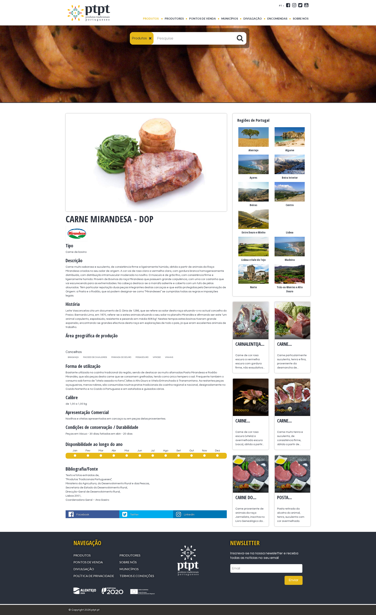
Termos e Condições (136, 576)
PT (280, 5)
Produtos (153, 18)
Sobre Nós (300, 18)
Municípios (229, 18)
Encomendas (277, 18)
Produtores (174, 18)
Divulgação (252, 18)
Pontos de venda (202, 18)
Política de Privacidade (93, 576)
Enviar (293, 580)
